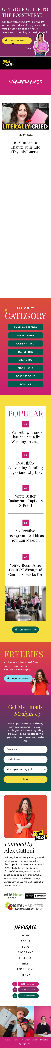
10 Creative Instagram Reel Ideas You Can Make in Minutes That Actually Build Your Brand (25, 542)
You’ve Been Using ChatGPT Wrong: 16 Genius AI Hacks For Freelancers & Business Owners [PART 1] (25, 576)
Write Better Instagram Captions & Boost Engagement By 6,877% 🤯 (25, 505)
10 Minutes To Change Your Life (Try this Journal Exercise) (25, 149)
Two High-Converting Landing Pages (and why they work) (25, 469)
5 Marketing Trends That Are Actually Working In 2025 (25, 437)
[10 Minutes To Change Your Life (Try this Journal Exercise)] (25, 116)
